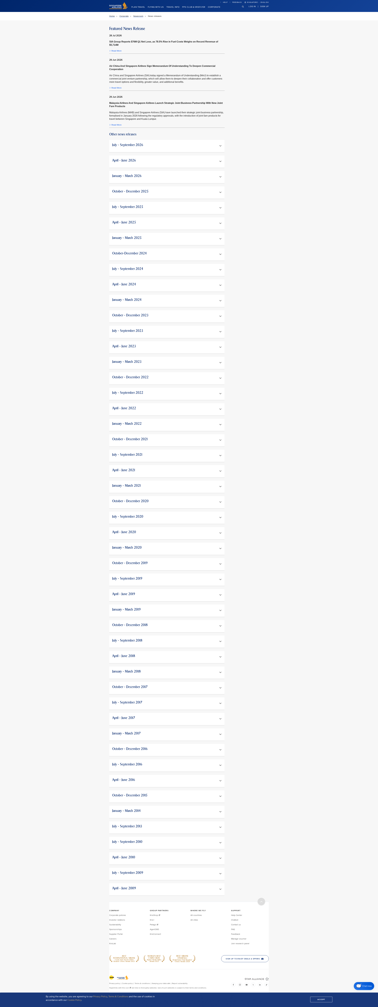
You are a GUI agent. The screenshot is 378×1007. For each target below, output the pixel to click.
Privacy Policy (100, 996)
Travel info (173, 7)
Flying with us (156, 7)
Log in (252, 6)
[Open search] (244, 9)
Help (225, 2)
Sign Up (264, 6)
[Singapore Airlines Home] (118, 8)
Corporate (214, 7)
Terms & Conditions (118, 996)
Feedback (237, 2)
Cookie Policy (74, 1000)
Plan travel (138, 7)
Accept (321, 999)
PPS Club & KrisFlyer (193, 7)
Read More (116, 51)
